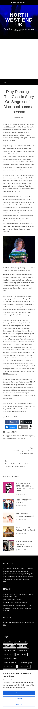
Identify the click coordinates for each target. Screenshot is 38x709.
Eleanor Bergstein (28, 436)
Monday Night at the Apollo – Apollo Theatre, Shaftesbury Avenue (17, 463)
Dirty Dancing (17, 436)
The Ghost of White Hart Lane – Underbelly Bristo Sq (24, 544)
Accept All (19, 693)
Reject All (19, 704)
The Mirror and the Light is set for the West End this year (20, 450)
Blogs (8, 642)
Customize (19, 699)
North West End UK (19, 20)
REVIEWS (26, 663)
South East (24, 667)
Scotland (9, 667)
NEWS (14, 432)
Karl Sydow (7, 438)
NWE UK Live (10, 663)
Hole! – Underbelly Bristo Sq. (12, 599)
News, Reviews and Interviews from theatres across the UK (19, 29)
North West (10, 658)
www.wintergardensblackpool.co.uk (14, 411)
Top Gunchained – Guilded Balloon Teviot (17, 605)
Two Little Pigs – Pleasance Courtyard (15, 602)
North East (21, 654)
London (23, 650)
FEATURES (9, 646)
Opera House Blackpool (19, 438)
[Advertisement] (19, 59)
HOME (22, 646)
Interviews (9, 650)
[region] (19, 689)
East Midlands (21, 642)
